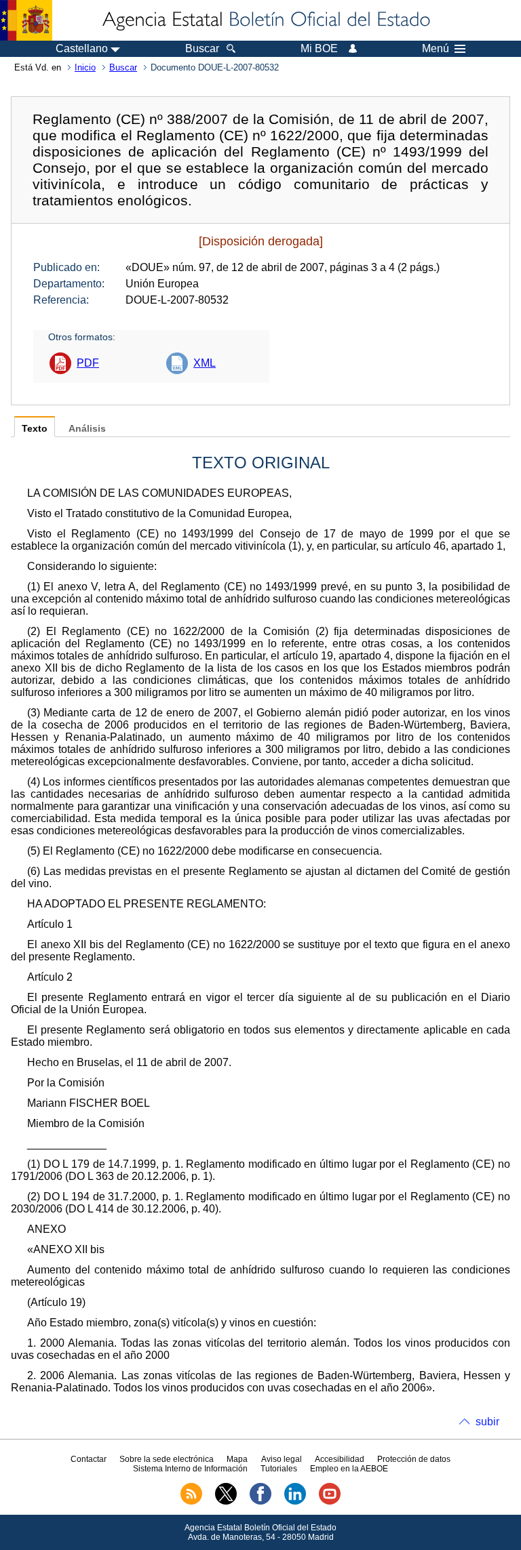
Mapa (237, 1459)
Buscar (123, 67)
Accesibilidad (339, 1459)
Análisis (87, 429)
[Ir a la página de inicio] (265, 20)
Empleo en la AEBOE (349, 1468)
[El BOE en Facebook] (260, 1502)
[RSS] (191, 1502)
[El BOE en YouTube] (330, 1502)
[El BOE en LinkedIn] (295, 1502)
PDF (88, 363)
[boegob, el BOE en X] (226, 1502)
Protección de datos (413, 1459)
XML (204, 363)
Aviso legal (281, 1459)
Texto (34, 429)
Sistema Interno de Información (190, 1468)
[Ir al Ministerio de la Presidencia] (26, 20)
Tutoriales (278, 1468)
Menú (435, 48)
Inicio (85, 67)
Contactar (89, 1459)
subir (487, 1421)
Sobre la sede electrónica (166, 1459)
